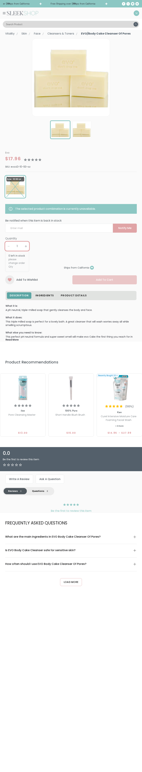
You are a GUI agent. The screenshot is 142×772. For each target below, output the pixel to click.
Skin (24, 34)
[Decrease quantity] (8, 246)
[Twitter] (128, 4)
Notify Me (124, 228)
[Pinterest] (137, 4)
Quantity (11, 238)
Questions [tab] (38, 491)
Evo (7, 152)
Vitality (10, 34)
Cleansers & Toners (60, 34)
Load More (71, 582)
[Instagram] (132, 4)
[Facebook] (123, 4)
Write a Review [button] (19, 479)
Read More (12, 339)
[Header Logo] (22, 13)
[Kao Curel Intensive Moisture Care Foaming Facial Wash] (119, 388)
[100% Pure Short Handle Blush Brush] (71, 388)
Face (37, 34)
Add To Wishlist (27, 280)
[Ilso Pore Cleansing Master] (22, 388)
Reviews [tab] (13, 491)
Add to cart (104, 280)
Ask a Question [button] (49, 479)
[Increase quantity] (25, 246)
